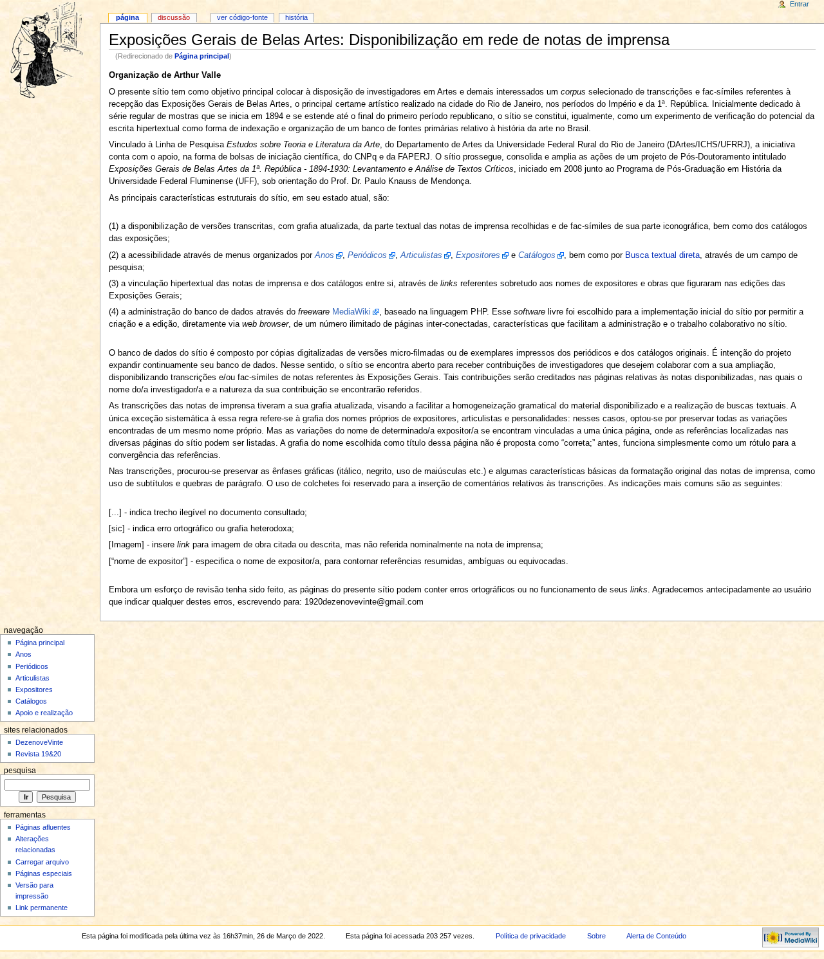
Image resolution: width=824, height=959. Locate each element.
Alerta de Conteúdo (656, 936)
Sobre (596, 936)
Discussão (174, 17)
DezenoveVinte (39, 742)
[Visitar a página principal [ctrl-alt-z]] (50, 50)
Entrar (799, 4)
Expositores (34, 689)
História (296, 17)
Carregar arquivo (42, 862)
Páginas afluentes (43, 827)
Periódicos (31, 666)
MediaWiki (351, 311)
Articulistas (32, 678)
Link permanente (41, 907)
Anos (23, 654)
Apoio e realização (44, 713)
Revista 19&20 (38, 754)
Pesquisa (20, 770)
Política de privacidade (531, 936)
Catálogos (31, 701)
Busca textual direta (662, 255)
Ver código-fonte (242, 17)
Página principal (201, 56)
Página (127, 17)
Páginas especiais (43, 873)
